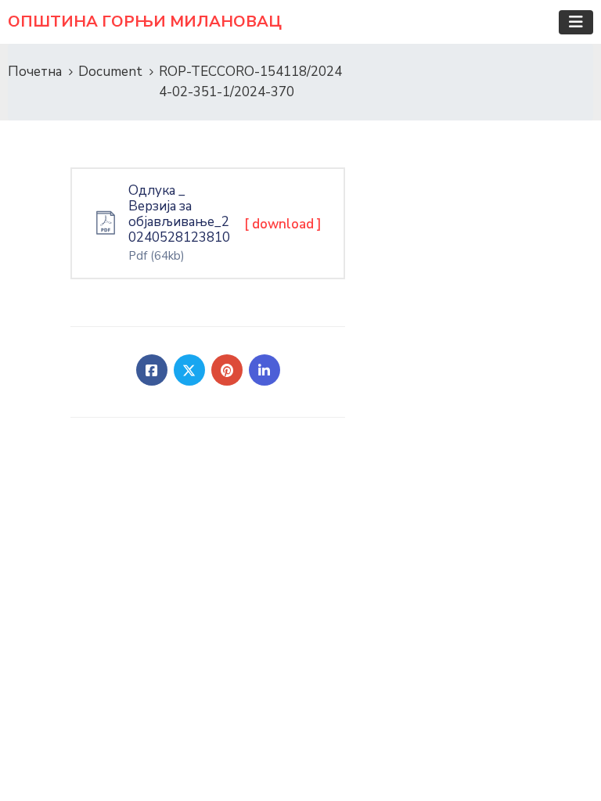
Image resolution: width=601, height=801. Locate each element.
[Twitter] (189, 370)
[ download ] (283, 224)
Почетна (35, 72)
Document (110, 72)
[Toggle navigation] (576, 22)
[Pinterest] (227, 370)
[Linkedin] (264, 370)
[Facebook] (151, 370)
